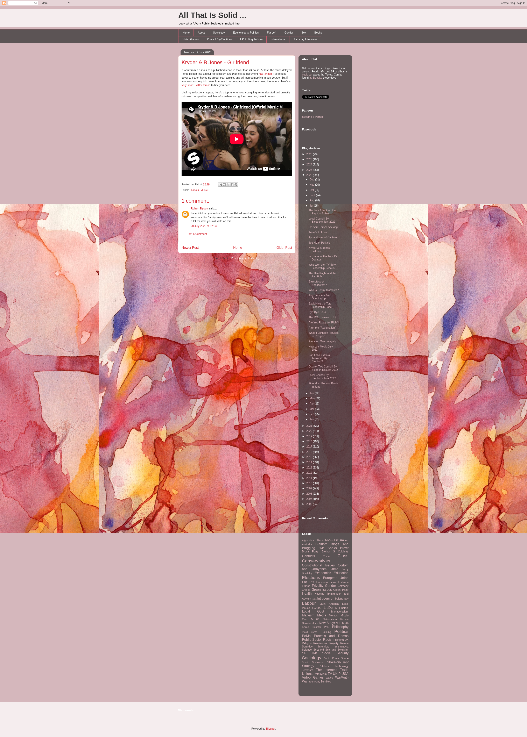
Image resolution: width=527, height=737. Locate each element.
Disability (307, 573)
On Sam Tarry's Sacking (323, 227)
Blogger (270, 728)
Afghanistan (308, 540)
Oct (312, 190)
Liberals (344, 607)
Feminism (322, 582)
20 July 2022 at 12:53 (204, 226)
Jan (312, 419)
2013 (309, 467)
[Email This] (220, 185)
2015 (309, 457)
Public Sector (312, 639)
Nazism (344, 619)
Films (333, 582)
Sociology (219, 32)
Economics (323, 573)
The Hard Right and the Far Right (322, 275)
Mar (312, 408)
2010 (309, 483)
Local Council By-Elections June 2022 (322, 376)
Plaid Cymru (310, 632)
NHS (338, 623)
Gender (288, 32)
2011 (309, 478)
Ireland (339, 598)
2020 (309, 430)
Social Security (335, 653)
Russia (344, 643)
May (313, 398)
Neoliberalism (310, 623)
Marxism (308, 615)
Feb (312, 414)
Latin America (329, 603)
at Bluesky (315, 77)
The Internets (326, 670)
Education (341, 573)
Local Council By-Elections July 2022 (322, 220)
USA (345, 673)
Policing (326, 632)
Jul (312, 205)
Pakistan (317, 627)
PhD (326, 627)
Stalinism (317, 662)
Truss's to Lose (318, 232)
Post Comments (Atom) (245, 258)
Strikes (324, 666)
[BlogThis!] (224, 185)
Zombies (326, 681)
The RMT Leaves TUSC (323, 317)
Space (345, 658)
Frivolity (317, 585)
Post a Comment (197, 233)
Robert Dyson (199, 208)
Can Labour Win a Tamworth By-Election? (319, 358)
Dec (312, 179)
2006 (309, 504)
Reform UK (342, 639)
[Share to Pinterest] (236, 185)
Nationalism (330, 619)
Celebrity (343, 551)
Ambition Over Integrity (322, 341)
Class (343, 555)
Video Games (191, 39)
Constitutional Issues (318, 565)
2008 (309, 493)
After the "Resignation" (322, 327)
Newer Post (190, 247)
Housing (319, 593)
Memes (333, 615)
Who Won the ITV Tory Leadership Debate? (322, 266)
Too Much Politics (319, 242)
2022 (309, 175)
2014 (309, 462)
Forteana (343, 582)
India (314, 599)
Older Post (284, 247)
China (326, 556)
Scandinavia (342, 646)
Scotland (318, 649)
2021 (309, 425)
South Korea (331, 658)
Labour (195, 190)
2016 (309, 451)
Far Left (271, 32)
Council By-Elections (219, 39)
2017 (309, 446)
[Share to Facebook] (232, 185)
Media (321, 615)
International (278, 39)
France (306, 585)
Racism (328, 639)
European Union (336, 578)
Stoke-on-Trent (338, 662)
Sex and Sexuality (337, 649)
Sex (303, 32)
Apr (312, 403)
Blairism (321, 544)
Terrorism (307, 670)
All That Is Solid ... (212, 15)
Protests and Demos (331, 636)
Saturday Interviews (305, 39)
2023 (309, 169)
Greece (306, 589)
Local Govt (313, 611)
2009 (309, 488)
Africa (319, 540)
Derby (345, 569)
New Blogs (327, 623)
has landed (265, 73)
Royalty (333, 643)
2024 (309, 164)
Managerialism (340, 611)
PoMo (306, 636)
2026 (309, 154)
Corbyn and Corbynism (325, 567)
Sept (313, 195)
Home (186, 32)
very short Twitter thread (196, 85)
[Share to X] (228, 185)
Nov (312, 184)
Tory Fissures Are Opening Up (319, 297)
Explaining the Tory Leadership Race (320, 305)
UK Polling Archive (251, 39)
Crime (334, 569)
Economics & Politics (246, 32)
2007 (309, 498)
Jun (312, 393)
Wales (329, 677)
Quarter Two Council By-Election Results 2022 (323, 368)
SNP (314, 653)
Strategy (308, 666)
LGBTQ (316, 607)
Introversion (325, 598)
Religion (306, 643)
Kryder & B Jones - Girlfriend (215, 62)
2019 (309, 436)
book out (307, 74)
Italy (346, 598)
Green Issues (322, 589)
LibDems (330, 607)
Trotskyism (320, 673)
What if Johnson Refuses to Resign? (324, 334)
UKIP (337, 673)
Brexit (344, 548)
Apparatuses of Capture (323, 237)
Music (204, 190)
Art (347, 540)
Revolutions (320, 643)
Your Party (314, 681)
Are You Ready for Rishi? (324, 322)
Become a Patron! (313, 116)
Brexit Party (310, 551)
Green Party (341, 589)
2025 (309, 159)
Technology (342, 666)
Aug (312, 200)
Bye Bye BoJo (317, 312)
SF (304, 653)
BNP (321, 548)
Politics (341, 631)
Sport (305, 662)
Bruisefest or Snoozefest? (318, 283)
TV (330, 673)
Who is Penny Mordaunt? (324, 290)
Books (318, 32)
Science (307, 649)
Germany (343, 585)
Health (307, 593)
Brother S (328, 551)
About (201, 32)
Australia (307, 544)
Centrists (308, 556)
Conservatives (316, 560)
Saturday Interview (315, 646)
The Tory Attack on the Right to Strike (322, 212)
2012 (309, 472)
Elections (311, 577)
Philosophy (340, 627)
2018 (309, 441)
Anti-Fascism (334, 540)
